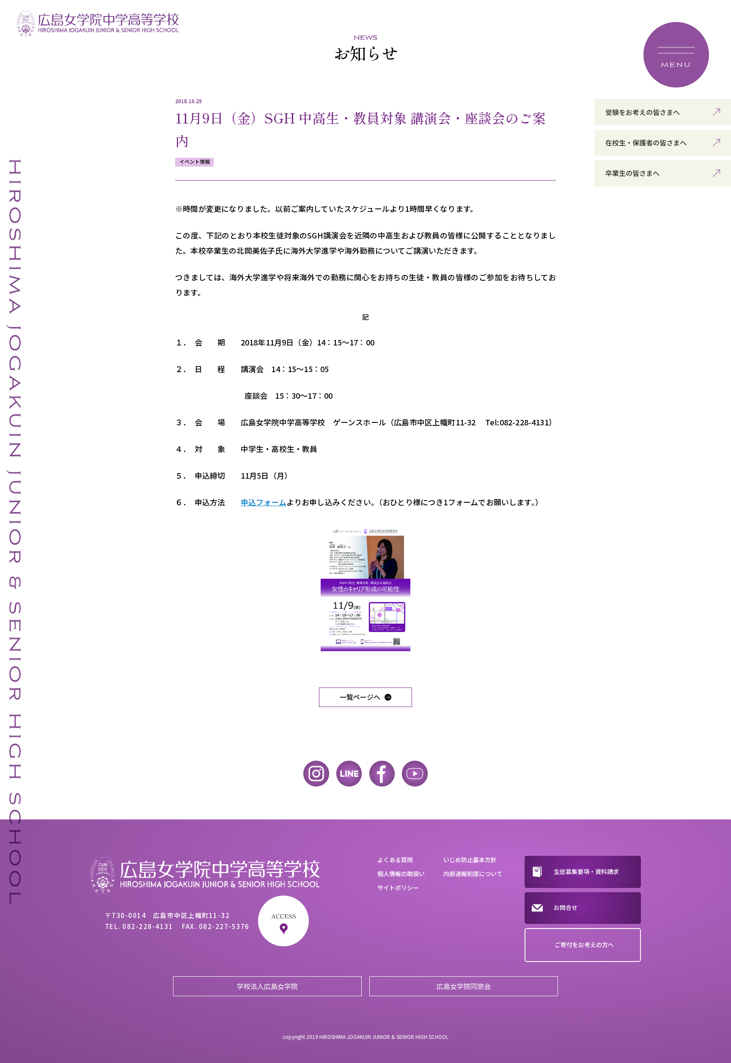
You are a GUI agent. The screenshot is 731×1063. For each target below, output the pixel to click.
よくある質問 (395, 859)
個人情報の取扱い (401, 873)
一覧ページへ (360, 697)
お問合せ (565, 907)
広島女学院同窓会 (464, 986)
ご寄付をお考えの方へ (584, 944)
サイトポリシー (398, 887)
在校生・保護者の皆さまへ (646, 142)
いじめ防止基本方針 (470, 859)
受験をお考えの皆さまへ (642, 112)
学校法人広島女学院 (267, 986)
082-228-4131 (147, 926)
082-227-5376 (224, 926)
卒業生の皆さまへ (632, 173)
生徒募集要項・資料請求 (586, 871)
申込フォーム (263, 501)
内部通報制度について (473, 873)
